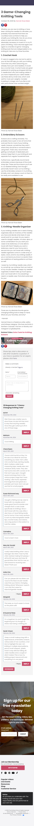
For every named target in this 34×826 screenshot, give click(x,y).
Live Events (5, 782)
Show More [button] (9, 669)
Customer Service (8, 789)
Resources (5, 784)
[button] (2, 25)
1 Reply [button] (18, 594)
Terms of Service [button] (11, 812)
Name (7, 372)
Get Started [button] (12, 768)
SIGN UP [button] (23, 734)
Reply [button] (26, 432)
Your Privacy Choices (15, 815)
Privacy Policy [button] (22, 812)
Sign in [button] (20, 367)
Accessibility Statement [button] (22, 813)
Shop (3, 786)
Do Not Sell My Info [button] (8, 813)
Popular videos (7, 779)
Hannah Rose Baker (23, 21)
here (15, 358)
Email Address (22, 373)
